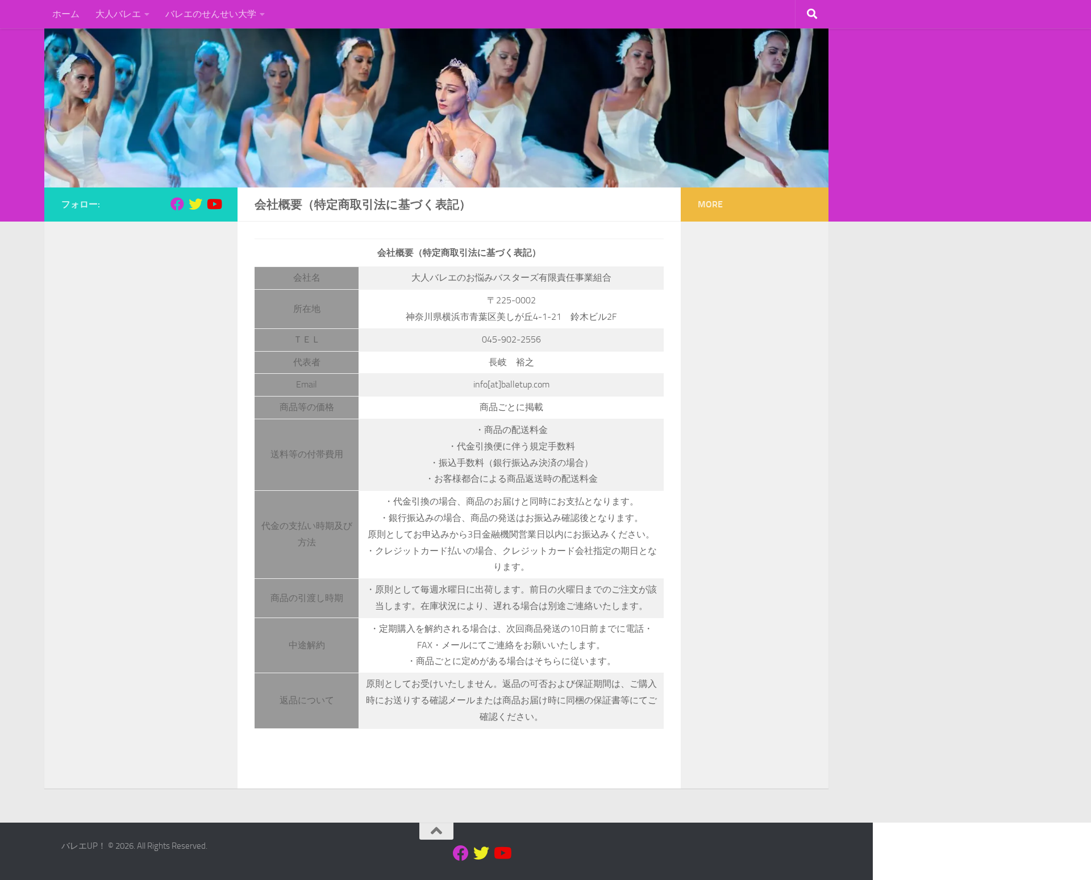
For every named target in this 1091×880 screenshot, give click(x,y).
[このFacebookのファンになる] (177, 204)
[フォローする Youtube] (213, 204)
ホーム (66, 14)
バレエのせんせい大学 (210, 14)
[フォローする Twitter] (195, 204)
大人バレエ (118, 14)
